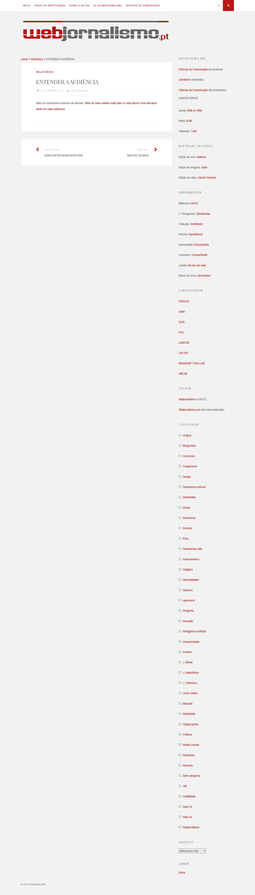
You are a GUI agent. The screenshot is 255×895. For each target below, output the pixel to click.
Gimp (204, 167)
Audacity (201, 157)
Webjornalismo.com (190, 410)
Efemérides (189, 497)
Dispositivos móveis (194, 487)
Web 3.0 (187, 817)
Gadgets (188, 569)
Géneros (188, 590)
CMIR (182, 312)
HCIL (181, 332)
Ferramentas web (192, 549)
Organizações (191, 724)
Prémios (187, 734)
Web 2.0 (187, 807)
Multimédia (189, 714)
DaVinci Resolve (207, 177)
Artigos (187, 435)
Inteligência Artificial (194, 631)
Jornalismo (185, 79)
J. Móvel (187, 662)
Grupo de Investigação (50, 5)
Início (26, 5)
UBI (185, 786)
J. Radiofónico (191, 673)
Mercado (188, 703)
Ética (186, 538)
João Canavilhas (79, 90)
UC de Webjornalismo (107, 5)
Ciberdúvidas (203, 214)
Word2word (196, 224)
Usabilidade (189, 796)
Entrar (182, 872)
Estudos (187, 528)
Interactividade (191, 642)
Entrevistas (189, 518)
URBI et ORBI (194, 110)
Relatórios (37, 59)
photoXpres (204, 275)
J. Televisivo (190, 683)
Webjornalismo (187, 399)
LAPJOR (183, 353)
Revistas (188, 765)
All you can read (197, 265)
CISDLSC (184, 301)
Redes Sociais (191, 745)
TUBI (194, 131)
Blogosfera (189, 445)
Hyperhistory (196, 234)
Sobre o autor (79, 5)
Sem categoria (191, 776)
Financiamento (191, 559)
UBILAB (183, 373)
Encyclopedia (201, 245)
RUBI (189, 121)
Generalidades (191, 580)
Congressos (190, 466)
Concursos (189, 456)
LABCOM (184, 342)
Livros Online (190, 693)
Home (24, 59)
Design (187, 477)
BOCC (194, 203)
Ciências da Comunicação (194, 69)
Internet (187, 652)
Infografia (188, 611)
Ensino (186, 508)
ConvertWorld (199, 255)
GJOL (182, 322)
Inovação (188, 621)
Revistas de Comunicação (143, 5)
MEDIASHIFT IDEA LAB (192, 363)
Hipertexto (189, 600)
